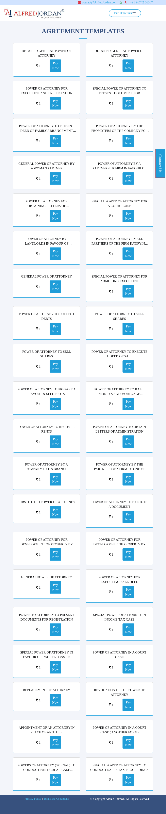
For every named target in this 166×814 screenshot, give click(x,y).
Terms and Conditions (56, 798)
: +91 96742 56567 (140, 2)
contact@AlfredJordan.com (99, 2)
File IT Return (125, 13)
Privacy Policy (32, 798)
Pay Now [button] (55, 65)
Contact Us (160, 163)
